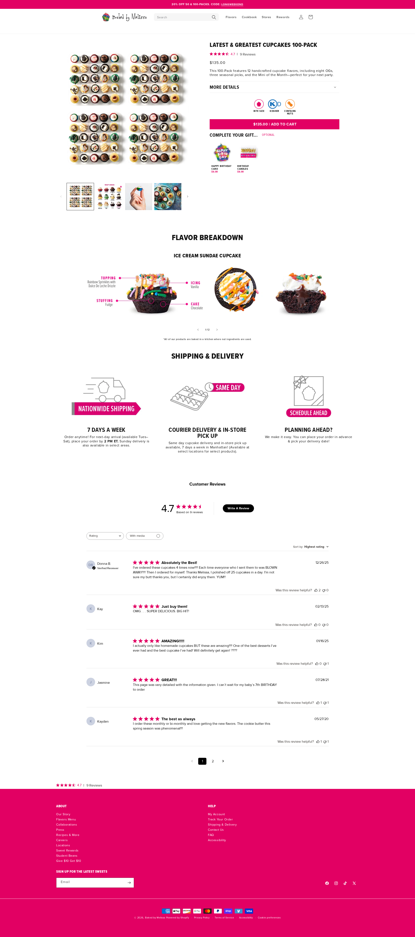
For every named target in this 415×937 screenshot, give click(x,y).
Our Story (63, 814)
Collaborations (66, 824)
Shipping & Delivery (222, 824)
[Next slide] (217, 329)
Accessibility (217, 840)
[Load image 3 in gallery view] (138, 196)
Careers (62, 840)
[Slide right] (187, 196)
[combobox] (105, 536)
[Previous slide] (198, 329)
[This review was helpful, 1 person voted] (317, 703)
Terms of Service (224, 917)
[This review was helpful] (316, 590)
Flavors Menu (66, 819)
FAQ (211, 835)
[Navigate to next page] (223, 761)
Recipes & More (67, 835)
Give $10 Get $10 (68, 861)
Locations (63, 845)
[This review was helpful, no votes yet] (315, 625)
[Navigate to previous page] (192, 761)
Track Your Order (220, 819)
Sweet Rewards (67, 850)
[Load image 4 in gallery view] (167, 196)
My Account (216, 814)
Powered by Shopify (177, 917)
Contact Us (216, 830)
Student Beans (67, 855)
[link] (106, 409)
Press (60, 830)
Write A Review (238, 508)
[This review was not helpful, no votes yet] (323, 590)
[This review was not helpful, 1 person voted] (324, 664)
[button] (186, 17)
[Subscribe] (129, 883)
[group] (274, 154)
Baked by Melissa (155, 917)
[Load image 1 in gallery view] (80, 196)
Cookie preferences (269, 917)
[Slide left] (61, 196)
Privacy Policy (202, 917)
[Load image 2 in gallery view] (109, 196)
